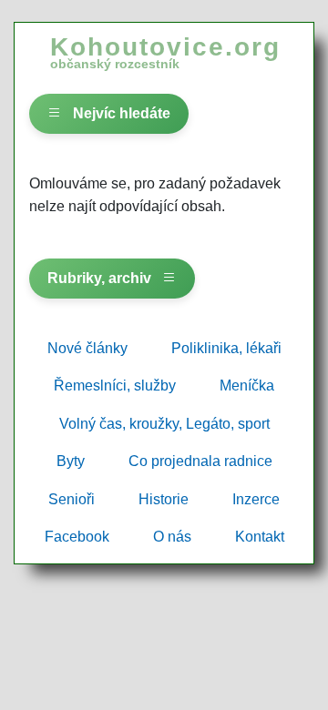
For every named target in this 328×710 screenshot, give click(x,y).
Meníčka (247, 385)
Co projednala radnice (200, 461)
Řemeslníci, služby (115, 385)
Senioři (71, 499)
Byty (70, 461)
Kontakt (259, 536)
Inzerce (256, 499)
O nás (172, 536)
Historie (163, 499)
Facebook (77, 536)
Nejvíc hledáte (119, 113)
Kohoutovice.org (165, 52)
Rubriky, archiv (101, 278)
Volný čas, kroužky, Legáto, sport (164, 423)
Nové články (87, 348)
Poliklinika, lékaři (226, 348)
